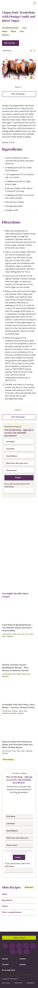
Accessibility (30, 983)
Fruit (24, 28)
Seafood (19, 674)
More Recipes (8, 759)
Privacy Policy (6, 983)
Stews (28, 674)
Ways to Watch (19, 938)
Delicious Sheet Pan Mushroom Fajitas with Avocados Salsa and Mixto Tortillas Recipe (17, 744)
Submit (18, 478)
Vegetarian (21, 713)
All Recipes (29, 887)
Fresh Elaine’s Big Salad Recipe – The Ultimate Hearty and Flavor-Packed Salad (17, 627)
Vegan (23, 751)
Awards (5, 959)
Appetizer (15, 711)
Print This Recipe (18, 94)
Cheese (14, 634)
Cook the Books (6, 634)
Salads (4, 636)
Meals (13, 31)
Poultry (31, 634)
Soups (24, 674)
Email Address (11, 456)
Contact (5, 964)
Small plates (5, 713)
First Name (10, 442)
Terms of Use (18, 983)
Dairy (18, 634)
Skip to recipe (9, 43)
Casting (22, 964)
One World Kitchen (10, 28)
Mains (4, 31)
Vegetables (10, 636)
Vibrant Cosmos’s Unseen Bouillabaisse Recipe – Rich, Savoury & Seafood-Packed (15, 667)
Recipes (5, 35)
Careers (22, 959)
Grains (14, 751)
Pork (22, 31)
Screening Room (8, 970)
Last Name (10, 449)
